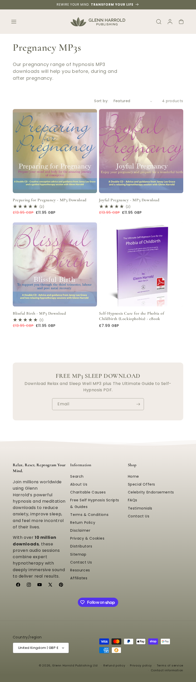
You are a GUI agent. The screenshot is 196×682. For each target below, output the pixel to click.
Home (133, 476)
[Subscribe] (138, 404)
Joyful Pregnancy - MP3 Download (129, 200)
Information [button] (80, 464)
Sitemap (78, 554)
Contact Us (81, 562)
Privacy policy (141, 665)
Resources (80, 570)
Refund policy (114, 665)
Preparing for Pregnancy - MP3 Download (50, 200)
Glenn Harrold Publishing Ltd (75, 665)
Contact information (167, 670)
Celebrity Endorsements (151, 492)
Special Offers (141, 484)
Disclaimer (80, 530)
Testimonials (140, 508)
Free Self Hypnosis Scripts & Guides (94, 503)
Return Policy (82, 522)
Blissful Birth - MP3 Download (39, 313)
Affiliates (78, 578)
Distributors (81, 546)
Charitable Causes (88, 492)
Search (77, 476)
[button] (13, 21)
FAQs (132, 500)
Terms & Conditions (89, 514)
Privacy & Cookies (87, 538)
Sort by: (101, 100)
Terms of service (170, 665)
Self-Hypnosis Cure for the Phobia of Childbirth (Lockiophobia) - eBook (131, 316)
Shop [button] (132, 464)
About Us (78, 484)
